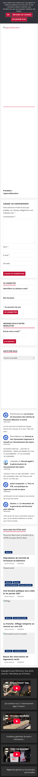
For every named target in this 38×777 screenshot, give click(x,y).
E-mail (6, 255)
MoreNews (14, 674)
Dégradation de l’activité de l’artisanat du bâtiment (16, 559)
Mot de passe (8, 298)
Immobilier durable (20, 618)
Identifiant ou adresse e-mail (15, 288)
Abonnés (8, 552)
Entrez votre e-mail (11, 331)
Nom (5, 247)
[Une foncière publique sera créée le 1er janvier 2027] (19, 577)
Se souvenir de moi (13, 307)
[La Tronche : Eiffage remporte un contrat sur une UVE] (19, 610)
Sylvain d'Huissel (9, 563)
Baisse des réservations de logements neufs (15, 658)
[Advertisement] (19, 384)
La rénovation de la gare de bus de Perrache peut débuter (18, 506)
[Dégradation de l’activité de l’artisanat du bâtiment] (19, 544)
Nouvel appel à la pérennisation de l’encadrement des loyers (18, 464)
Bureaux (16, 582)
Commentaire (9, 217)
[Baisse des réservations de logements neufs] (19, 643)
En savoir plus (19, 19)
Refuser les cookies (22, 15)
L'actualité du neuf (20, 651)
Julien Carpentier (17, 483)
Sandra (13, 503)
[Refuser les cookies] (35, 12)
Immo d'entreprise (12, 585)
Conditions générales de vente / (19, 736)
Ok (8, 15)
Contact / (21, 706)
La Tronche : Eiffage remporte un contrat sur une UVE (18, 625)
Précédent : (10, 192)
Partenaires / (19, 739)
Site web (6, 263)
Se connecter (10, 312)
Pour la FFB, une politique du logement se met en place (18, 486)
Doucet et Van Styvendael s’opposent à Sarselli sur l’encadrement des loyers (18, 439)
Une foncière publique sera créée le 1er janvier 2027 (19, 592)
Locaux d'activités (25, 585)
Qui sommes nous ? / (13, 703)
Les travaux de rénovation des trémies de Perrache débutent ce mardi (18, 417)
